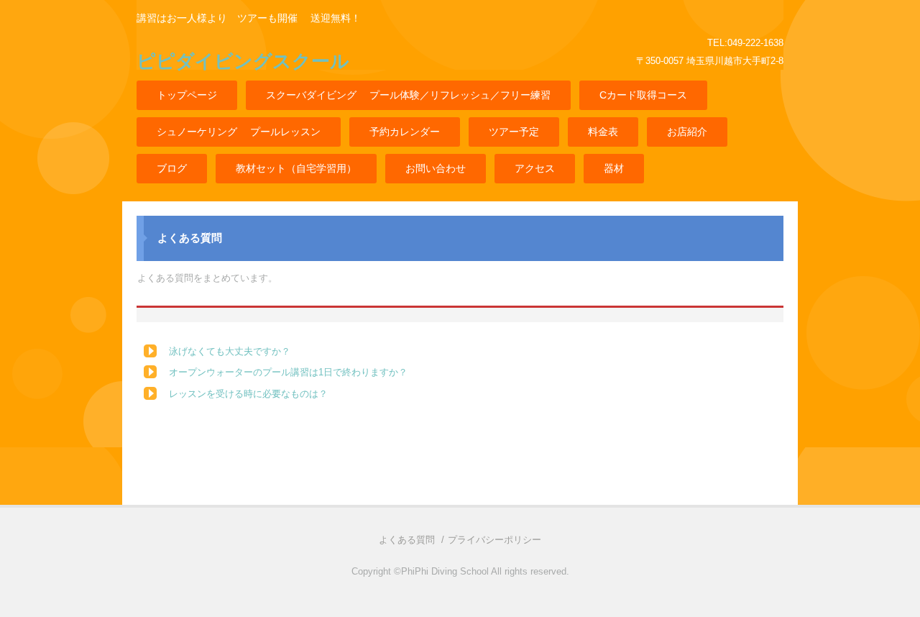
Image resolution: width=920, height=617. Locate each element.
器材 (614, 168)
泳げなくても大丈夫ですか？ (229, 351)
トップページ (187, 95)
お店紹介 (687, 131)
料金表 (603, 131)
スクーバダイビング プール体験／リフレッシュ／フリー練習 (408, 95)
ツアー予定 (514, 131)
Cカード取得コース (643, 95)
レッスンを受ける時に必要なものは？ (248, 393)
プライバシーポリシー (494, 539)
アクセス (535, 168)
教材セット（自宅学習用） (296, 168)
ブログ (172, 168)
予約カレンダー (404, 131)
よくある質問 (407, 539)
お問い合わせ (435, 168)
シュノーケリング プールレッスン (239, 131)
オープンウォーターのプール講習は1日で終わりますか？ (288, 372)
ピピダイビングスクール (243, 61)
